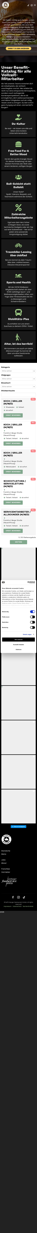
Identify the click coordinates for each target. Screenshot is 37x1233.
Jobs (3, 860)
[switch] (32, 617)
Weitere (18, 542)
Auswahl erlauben (18, 644)
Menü (3, 854)
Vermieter (5, 872)
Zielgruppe (5, 375)
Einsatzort (5, 383)
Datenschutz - (18, 906)
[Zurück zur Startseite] (5, 5)
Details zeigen (27, 634)
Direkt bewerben (13, 415)
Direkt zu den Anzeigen (18, 48)
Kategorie (5, 367)
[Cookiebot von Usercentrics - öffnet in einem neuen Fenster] (27, 582)
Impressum (7, 906)
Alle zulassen (19, 639)
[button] (35, 5)
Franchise (5, 869)
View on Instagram (19, 826)
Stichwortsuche (8, 391)
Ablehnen (18, 649)
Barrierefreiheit (28, 906)
